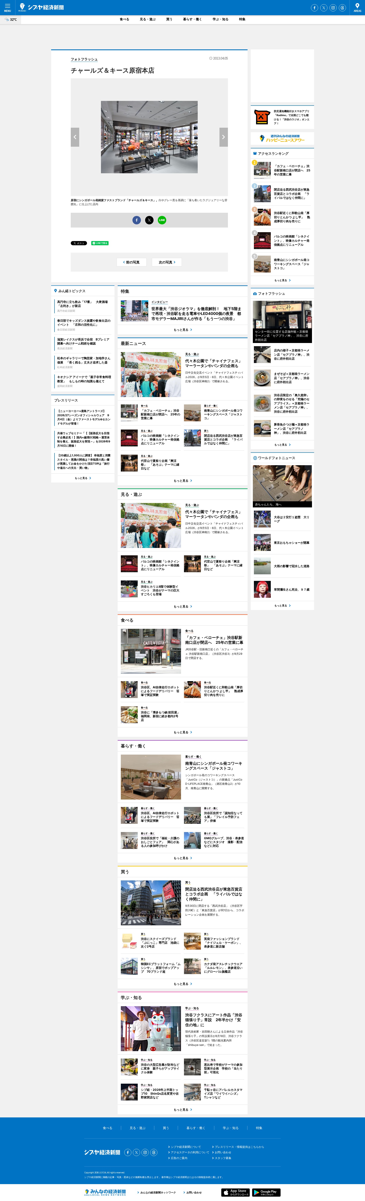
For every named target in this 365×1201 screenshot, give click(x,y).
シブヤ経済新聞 (41, 7)
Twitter (323, 7)
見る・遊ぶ (148, 19)
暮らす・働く (192, 19)
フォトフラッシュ (84, 59)
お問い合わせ (223, 1152)
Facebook (314, 7)
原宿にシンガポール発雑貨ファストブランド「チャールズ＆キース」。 (115, 200)
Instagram (333, 7)
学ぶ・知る (221, 19)
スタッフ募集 (223, 1158)
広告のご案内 (179, 1158)
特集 (242, 19)
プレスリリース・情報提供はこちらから (239, 1146)
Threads (342, 7)
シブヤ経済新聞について (186, 1146)
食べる (124, 19)
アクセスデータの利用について (190, 1152)
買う (169, 19)
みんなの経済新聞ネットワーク (105, 1192)
